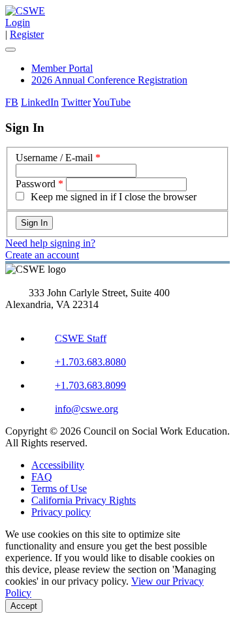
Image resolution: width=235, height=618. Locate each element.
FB (11, 102)
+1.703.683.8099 (90, 385)
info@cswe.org (86, 408)
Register (27, 34)
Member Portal (62, 68)
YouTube (112, 102)
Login (17, 22)
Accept (23, 606)
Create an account (42, 254)
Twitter (76, 102)
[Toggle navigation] (10, 50)
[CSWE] (25, 10)
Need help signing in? (50, 243)
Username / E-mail (54, 157)
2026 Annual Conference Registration (109, 79)
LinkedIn (40, 102)
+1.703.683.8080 (90, 361)
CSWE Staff (80, 338)
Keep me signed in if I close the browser (113, 196)
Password (35, 183)
